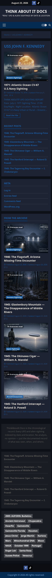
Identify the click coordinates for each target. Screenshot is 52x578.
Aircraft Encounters (14, 397)
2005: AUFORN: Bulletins (18, 516)
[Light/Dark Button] (44, 25)
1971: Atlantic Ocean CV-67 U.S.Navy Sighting (21, 86)
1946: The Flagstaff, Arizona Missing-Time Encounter (22, 258)
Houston (33, 530)
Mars (8, 540)
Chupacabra (34, 520)
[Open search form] (50, 25)
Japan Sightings (13, 349)
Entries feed (10, 195)
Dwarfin (9, 525)
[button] (4, 25)
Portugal (36, 545)
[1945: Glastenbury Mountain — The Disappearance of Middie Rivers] (26, 286)
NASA (8, 545)
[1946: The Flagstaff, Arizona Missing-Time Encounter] (26, 238)
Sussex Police (12, 555)
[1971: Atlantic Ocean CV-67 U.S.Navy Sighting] (26, 66)
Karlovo (42, 535)
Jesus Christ (11, 535)
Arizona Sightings (14, 249)
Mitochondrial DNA (24, 540)
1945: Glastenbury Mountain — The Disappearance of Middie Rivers (24, 308)
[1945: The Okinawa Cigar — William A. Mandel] (26, 337)
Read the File (13, 116)
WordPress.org (11, 206)
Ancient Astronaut (15, 520)
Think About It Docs (26, 11)
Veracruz (27, 555)
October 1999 (21, 545)
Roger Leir (10, 550)
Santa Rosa (25, 550)
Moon (41, 540)
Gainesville (23, 525)
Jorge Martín (27, 535)
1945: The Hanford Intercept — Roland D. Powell (24, 405)
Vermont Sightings (14, 297)
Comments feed (12, 201)
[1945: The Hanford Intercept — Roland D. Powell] (26, 385)
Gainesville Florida (15, 530)
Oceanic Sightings (14, 78)
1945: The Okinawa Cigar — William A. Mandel (22, 358)
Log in (7, 190)
